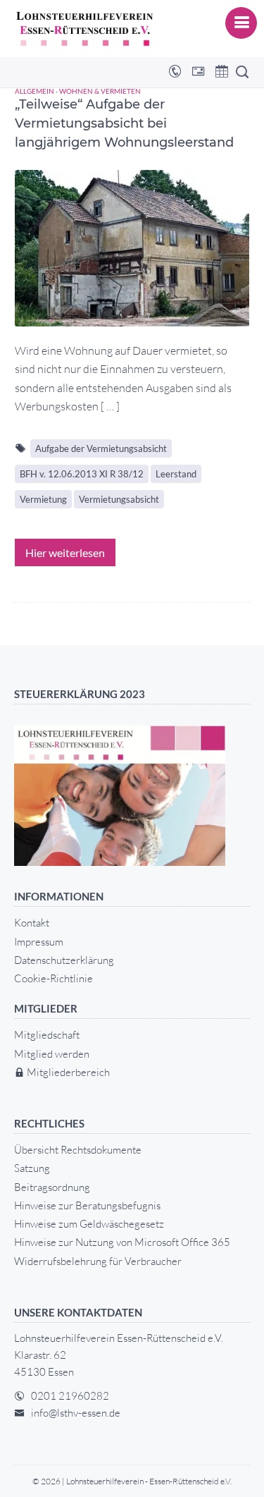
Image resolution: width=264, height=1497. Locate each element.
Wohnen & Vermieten (100, 91)
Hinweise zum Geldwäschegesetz (89, 1223)
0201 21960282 (70, 1396)
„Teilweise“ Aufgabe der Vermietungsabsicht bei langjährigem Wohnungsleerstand (124, 123)
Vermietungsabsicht (119, 499)
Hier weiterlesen (65, 552)
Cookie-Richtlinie (53, 978)
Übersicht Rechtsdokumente (78, 1149)
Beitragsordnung (52, 1187)
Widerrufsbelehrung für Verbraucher (98, 1261)
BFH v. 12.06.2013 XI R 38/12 (82, 473)
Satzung (32, 1168)
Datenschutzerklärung (64, 960)
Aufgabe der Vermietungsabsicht (101, 448)
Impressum (38, 941)
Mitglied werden (51, 1054)
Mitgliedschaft (47, 1034)
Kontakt (31, 922)
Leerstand (176, 473)
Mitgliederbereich (67, 1072)
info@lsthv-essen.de (75, 1412)
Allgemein (34, 91)
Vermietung (43, 499)
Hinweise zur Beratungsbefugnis (87, 1205)
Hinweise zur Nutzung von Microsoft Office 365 (122, 1242)
